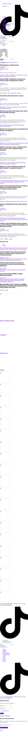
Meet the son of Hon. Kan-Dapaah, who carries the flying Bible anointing (14, 111)
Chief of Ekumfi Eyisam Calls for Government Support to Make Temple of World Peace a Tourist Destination (13, 253)
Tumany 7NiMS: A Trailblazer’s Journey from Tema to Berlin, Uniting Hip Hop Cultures (12, 79)
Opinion (5, 344)
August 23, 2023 (4, 84)
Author (5, 49)
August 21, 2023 (3, 99)
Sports (4, 27)
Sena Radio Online (8, 603)
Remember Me (5, 711)
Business (5, 23)
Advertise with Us (7, 3)
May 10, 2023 (3, 116)
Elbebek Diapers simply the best (9, 65)
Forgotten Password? (5, 716)
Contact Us (5, 640)
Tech (4, 28)
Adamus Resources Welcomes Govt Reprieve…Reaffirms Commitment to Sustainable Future (14, 366)
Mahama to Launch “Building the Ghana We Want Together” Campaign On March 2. (12, 167)
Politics (4, 21)
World (4, 31)
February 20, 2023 (4, 230)
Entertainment (6, 33)
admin (3, 67)
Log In (1, 730)
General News (6, 29)
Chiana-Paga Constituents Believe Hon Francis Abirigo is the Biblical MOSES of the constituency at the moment (13, 187)
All (3, 244)
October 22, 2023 (4, 69)
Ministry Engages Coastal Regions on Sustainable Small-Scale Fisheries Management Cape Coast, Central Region (15, 360)
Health (4, 32)
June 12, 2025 (3, 278)
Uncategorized (6, 349)
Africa (4, 45)
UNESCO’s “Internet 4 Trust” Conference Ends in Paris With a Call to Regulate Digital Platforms (13, 148)
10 (9, 239)
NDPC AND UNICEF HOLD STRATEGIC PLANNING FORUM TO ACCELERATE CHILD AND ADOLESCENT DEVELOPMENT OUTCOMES (13, 286)
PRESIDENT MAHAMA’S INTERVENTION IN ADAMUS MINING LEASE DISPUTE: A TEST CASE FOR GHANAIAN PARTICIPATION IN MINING (15, 363)
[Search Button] (12, 41)
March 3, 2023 (3, 172)
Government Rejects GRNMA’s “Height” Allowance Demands (11, 274)
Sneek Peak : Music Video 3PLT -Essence (11, 95)
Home (4, 16)
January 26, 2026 (4, 290)
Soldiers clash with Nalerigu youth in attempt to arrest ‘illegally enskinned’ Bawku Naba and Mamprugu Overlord (14, 225)
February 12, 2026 (4, 257)
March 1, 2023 (3, 192)
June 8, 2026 (3, 268)
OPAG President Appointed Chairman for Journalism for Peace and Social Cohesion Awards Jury (12, 264)
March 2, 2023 (3, 134)
